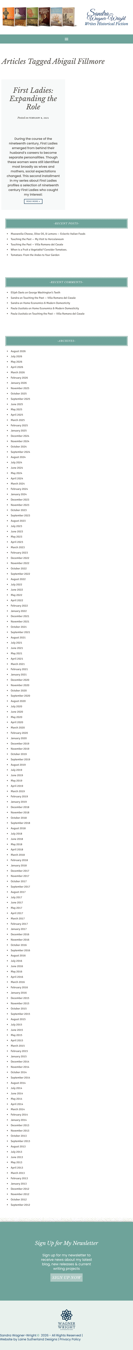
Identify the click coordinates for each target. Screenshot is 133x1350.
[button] (66, 39)
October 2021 (19, 627)
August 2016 (18, 955)
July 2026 (16, 356)
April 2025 (17, 414)
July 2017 (16, 897)
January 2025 (19, 430)
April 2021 (17, 658)
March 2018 (18, 855)
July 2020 (16, 706)
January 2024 (19, 494)
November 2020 (20, 685)
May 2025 (16, 409)
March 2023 (18, 547)
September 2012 (20, 1205)
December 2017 (20, 871)
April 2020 (17, 722)
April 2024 (17, 478)
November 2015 (20, 1003)
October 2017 (19, 881)
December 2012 (20, 1189)
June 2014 (17, 1093)
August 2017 (18, 892)
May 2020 (16, 717)
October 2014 (19, 1072)
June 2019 (17, 775)
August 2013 (18, 1146)
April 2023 (17, 542)
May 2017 (16, 908)
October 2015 (19, 1008)
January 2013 (19, 1183)
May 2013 (16, 1162)
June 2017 (17, 902)
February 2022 (19, 605)
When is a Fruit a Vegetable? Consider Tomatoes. (39, 249)
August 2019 (18, 765)
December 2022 (20, 558)
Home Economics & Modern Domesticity (46, 303)
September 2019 (20, 759)
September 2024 (20, 452)
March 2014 (18, 1109)
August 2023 (18, 521)
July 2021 (16, 642)
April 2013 (17, 1167)
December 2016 (20, 934)
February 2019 (19, 796)
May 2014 (16, 1099)
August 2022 (18, 579)
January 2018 (19, 865)
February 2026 (19, 377)
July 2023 (16, 526)
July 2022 (16, 584)
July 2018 (16, 833)
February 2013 (19, 1178)
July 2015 (16, 1024)
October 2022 (19, 568)
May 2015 (16, 1035)
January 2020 (19, 738)
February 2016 (19, 987)
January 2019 (19, 802)
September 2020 (20, 695)
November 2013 (20, 1130)
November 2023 (20, 505)
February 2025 (19, 425)
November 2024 (20, 441)
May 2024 (16, 473)
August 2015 (18, 1019)
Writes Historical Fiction (106, 24)
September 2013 (20, 1141)
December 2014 (20, 1061)
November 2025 (20, 388)
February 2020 (19, 733)
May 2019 (16, 780)
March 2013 (18, 1173)
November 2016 (20, 939)
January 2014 (19, 1120)
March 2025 (18, 420)
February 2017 (19, 924)
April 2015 (17, 1040)
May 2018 (16, 844)
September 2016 (20, 950)
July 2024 (16, 462)
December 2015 (20, 998)
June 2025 (17, 404)
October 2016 (19, 945)
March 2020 (18, 727)
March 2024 (18, 483)
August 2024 (18, 457)
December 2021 (20, 616)
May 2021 (16, 653)
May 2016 (16, 971)
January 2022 (19, 611)
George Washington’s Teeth (44, 292)
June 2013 (17, 1157)
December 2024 (20, 436)
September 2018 (20, 823)
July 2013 (16, 1152)
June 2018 (17, 839)
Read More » (33, 201)
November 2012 (20, 1194)
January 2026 (19, 383)
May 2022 (16, 595)
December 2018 (20, 807)
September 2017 (20, 886)
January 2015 (19, 1056)
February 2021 (19, 669)
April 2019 (17, 786)
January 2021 (19, 674)
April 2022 (17, 600)
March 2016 (18, 982)
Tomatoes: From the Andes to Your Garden (35, 255)
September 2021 (20, 632)
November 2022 (20, 563)
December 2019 (20, 743)
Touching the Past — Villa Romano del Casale (37, 244)
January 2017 (19, 929)
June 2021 (17, 648)
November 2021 (20, 621)
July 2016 (16, 961)
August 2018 (18, 828)
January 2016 (19, 992)
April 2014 (17, 1104)
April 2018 (17, 849)
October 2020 (19, 690)
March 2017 (18, 918)
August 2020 (18, 701)
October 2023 (19, 510)
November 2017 (20, 876)
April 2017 (17, 913)
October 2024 (19, 446)
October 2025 (19, 393)
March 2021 (18, 664)
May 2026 (16, 361)
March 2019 (18, 791)
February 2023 (19, 552)
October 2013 (19, 1136)
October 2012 (19, 1199)
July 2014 (16, 1088)
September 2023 (20, 515)
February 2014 (19, 1114)
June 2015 (17, 1030)
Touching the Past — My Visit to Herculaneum (37, 239)
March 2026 (18, 372)
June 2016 (17, 966)
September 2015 (20, 1014)
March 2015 (18, 1045)
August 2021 (18, 637)
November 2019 (20, 748)
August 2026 (18, 351)
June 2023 (17, 531)
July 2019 (16, 770)
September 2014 (20, 1077)
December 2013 (20, 1125)
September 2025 (20, 399)
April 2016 (17, 977)
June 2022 (17, 589)
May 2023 (16, 536)
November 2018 (20, 812)
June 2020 (17, 711)
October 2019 (19, 754)
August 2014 (18, 1083)
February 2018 (19, 860)
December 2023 (20, 499)
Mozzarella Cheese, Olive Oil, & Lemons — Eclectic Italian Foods (48, 234)
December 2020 (20, 680)
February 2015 (19, 1051)
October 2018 (19, 818)
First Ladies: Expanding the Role (33, 98)
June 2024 (17, 468)
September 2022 (20, 574)
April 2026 (17, 367)
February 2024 (19, 489)
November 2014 (20, 1067)
